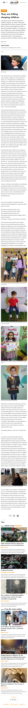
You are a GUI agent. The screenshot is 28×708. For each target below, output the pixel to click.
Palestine (18, 526)
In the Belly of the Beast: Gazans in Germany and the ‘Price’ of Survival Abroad (12, 628)
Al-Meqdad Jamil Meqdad (7, 572)
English (4, 10)
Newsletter (6, 704)
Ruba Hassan (4, 547)
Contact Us (22, 704)
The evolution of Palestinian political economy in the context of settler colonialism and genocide (12, 597)
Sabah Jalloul (5, 45)
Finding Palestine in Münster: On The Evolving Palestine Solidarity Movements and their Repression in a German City (13, 657)
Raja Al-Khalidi (5, 601)
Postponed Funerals (7, 570)
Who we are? (14, 704)
